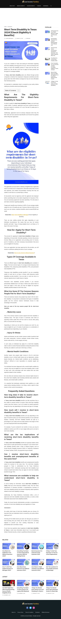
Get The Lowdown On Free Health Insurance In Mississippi (52, 568)
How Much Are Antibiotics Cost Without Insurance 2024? (7, 553)
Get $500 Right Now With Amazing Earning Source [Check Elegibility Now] (8, 590)
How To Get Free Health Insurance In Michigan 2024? (7, 568)
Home (5, 26)
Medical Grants (21, 5)
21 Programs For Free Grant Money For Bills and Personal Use (54, 33)
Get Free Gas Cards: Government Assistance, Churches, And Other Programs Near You (54, 51)
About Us (13, 612)
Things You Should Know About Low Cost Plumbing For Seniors (38, 589)
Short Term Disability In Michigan (20, 214)
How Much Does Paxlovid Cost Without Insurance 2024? (23, 568)
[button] (51, 6)
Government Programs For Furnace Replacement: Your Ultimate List (54, 42)
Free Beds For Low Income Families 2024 (54, 59)
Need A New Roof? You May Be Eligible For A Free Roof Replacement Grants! (54, 75)
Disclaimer (37, 612)
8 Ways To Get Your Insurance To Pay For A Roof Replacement (52, 552)
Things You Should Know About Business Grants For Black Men (52, 589)
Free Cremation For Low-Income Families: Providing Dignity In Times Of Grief (54, 66)
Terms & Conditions (29, 612)
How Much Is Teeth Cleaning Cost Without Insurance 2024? (38, 568)
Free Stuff (12, 5)
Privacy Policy (20, 612)
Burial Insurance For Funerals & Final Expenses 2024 (37, 552)
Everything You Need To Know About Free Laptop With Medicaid (23, 589)
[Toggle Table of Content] (18, 91)
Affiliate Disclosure (45, 612)
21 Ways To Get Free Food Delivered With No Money (54, 83)
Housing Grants (31, 5)
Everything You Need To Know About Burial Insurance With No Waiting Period (23, 553)
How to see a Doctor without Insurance (24, 252)
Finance (39, 5)
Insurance (45, 5)
